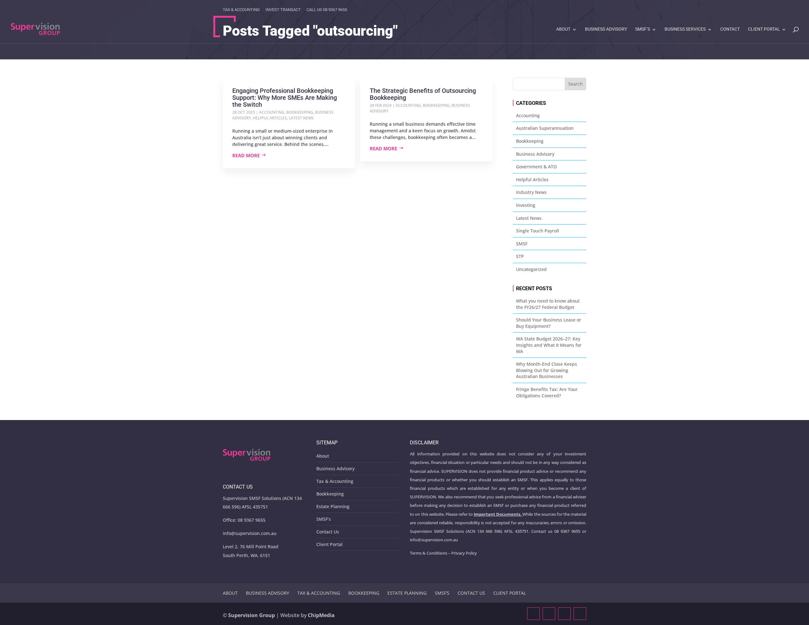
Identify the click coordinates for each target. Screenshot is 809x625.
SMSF (521, 244)
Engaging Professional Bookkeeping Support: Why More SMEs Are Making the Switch (284, 97)
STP (520, 256)
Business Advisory (606, 29)
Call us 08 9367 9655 (327, 9)
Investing (525, 205)
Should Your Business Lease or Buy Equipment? (548, 323)
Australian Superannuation (545, 128)
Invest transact (283, 9)
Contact (730, 29)
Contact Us (327, 532)
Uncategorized (531, 269)
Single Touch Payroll (537, 231)
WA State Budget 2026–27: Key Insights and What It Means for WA (548, 345)
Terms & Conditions (428, 553)
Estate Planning (333, 506)
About (563, 29)
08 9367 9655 (251, 520)
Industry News (531, 192)
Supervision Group (251, 615)
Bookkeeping (299, 112)
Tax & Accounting (241, 9)
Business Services (685, 29)
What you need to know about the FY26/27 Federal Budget (548, 304)
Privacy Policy (464, 553)
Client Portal (764, 29)
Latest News (301, 118)
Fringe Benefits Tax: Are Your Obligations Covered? (547, 392)
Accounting (271, 112)
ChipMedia (321, 615)
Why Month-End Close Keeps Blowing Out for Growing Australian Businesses (546, 370)
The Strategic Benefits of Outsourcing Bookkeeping (423, 94)
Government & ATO (536, 167)
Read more (246, 155)
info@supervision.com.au (250, 533)
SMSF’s (642, 29)
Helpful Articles (270, 118)
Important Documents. (497, 514)
